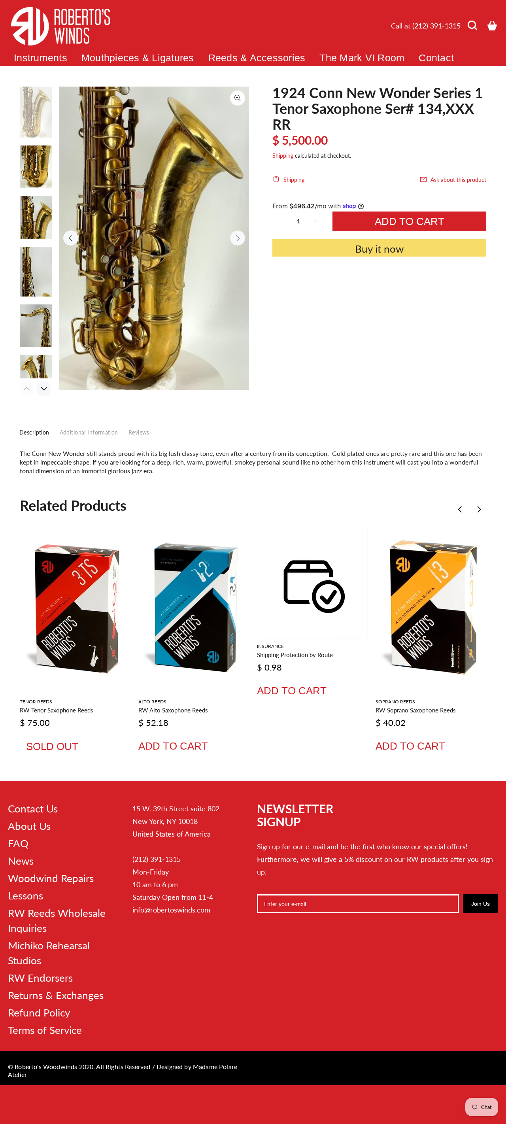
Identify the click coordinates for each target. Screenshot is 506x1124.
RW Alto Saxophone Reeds (173, 710)
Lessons (25, 895)
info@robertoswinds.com (171, 909)
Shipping (282, 155)
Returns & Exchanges (56, 995)
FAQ (18, 843)
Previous (70, 238)
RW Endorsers (40, 977)
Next (237, 238)
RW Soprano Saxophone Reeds (416, 710)
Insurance (270, 646)
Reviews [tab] (138, 432)
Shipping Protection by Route (295, 654)
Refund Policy (39, 1012)
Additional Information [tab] (89, 432)
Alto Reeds (152, 702)
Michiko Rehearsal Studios (49, 953)
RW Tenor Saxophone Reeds (56, 710)
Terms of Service (45, 1030)
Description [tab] (34, 432)
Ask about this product (458, 179)
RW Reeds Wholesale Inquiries (57, 920)
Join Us (480, 904)
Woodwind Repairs (51, 878)
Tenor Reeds (36, 702)
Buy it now (379, 248)
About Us (29, 826)
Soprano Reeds (395, 702)
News (21, 860)
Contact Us (33, 808)
